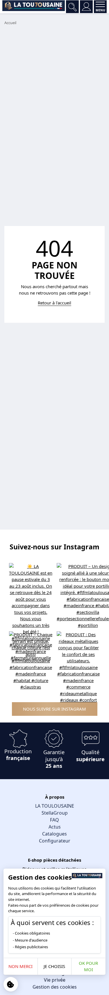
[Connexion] (86, 6)
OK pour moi (88, 966)
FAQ (54, 820)
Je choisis (54, 966)
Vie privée (54, 980)
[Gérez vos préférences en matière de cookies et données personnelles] (10, 984)
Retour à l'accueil (54, 303)
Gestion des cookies (55, 987)
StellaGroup (55, 813)
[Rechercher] (72, 6)
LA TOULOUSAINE (54, 806)
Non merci (20, 966)
